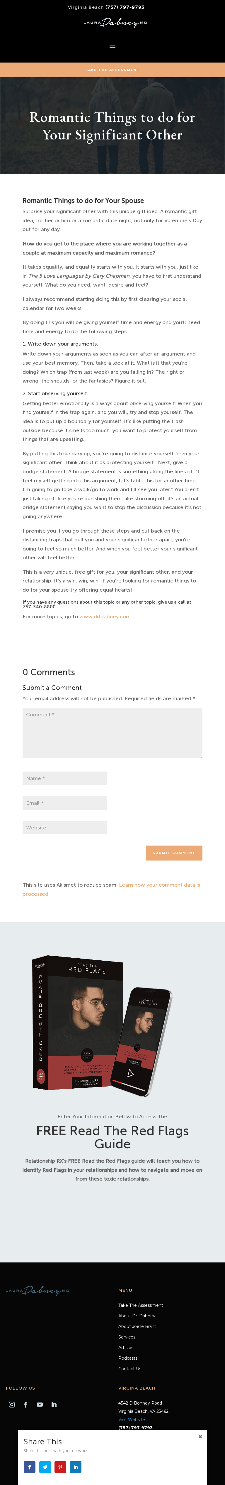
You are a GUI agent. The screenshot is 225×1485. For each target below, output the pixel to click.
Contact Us (129, 1369)
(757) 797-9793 (124, 7)
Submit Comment (174, 853)
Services (126, 1337)
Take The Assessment (112, 70)
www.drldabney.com (105, 616)
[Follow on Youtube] (40, 1404)
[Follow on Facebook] (26, 1404)
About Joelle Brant (137, 1326)
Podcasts (127, 1358)
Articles (125, 1348)
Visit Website (131, 1419)
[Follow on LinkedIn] (54, 1404)
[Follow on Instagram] (12, 1404)
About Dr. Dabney (136, 1316)
